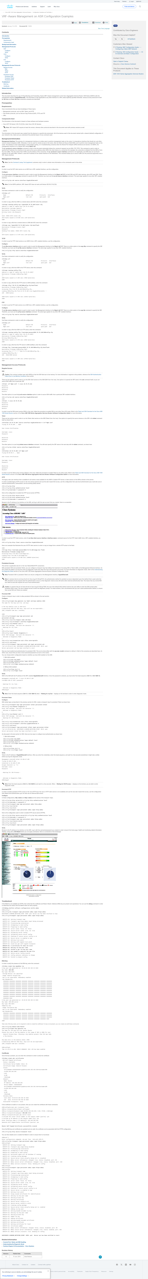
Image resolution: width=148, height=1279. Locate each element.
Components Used (9, 42)
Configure (7, 50)
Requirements (7, 40)
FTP (5, 59)
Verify (6, 52)
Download (98, 22)
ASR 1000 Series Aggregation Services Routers (128, 74)
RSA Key (6, 84)
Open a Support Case (120, 61)
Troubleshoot (6, 82)
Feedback (132, 39)
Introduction (5, 36)
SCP (5, 49)
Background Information (9, 44)
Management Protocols (9, 46)
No (122, 39)
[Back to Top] (100, 1257)
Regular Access (8, 67)
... (2, 12)
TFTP (5, 54)
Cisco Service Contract (128, 64)
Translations (85, 22)
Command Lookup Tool (19, 162)
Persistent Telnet (9, 78)
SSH (6, 69)
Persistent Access (9, 74)
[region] (25, 1274)
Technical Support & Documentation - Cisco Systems (18, 1246)
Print (106, 22)
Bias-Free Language (104, 28)
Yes (116, 39)
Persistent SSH (9, 76)
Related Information (8, 88)
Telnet (6, 71)
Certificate (6, 86)
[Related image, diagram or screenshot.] (30, 536)
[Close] (48, 1271)
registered (29, 162)
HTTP (6, 72)
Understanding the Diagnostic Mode (13, 1244)
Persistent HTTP (9, 80)
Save (75, 22)
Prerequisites (6, 38)
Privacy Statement (7, 1276)
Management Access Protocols (11, 65)
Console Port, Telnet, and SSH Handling (14, 1242)
